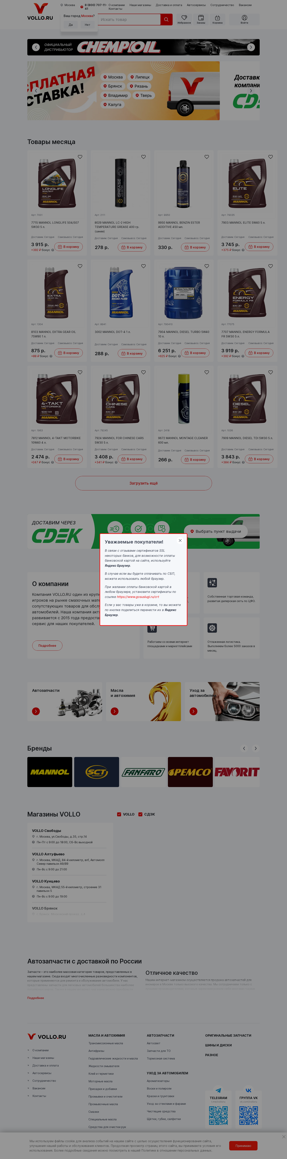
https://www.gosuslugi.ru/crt (138, 597)
